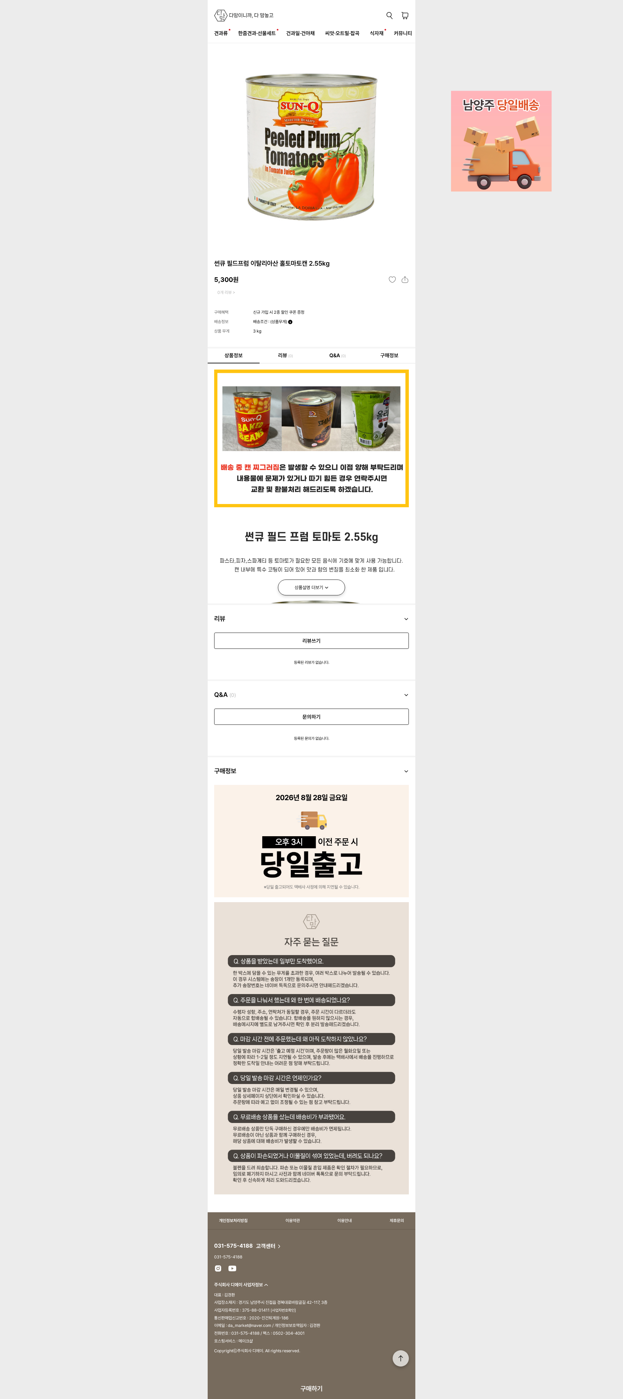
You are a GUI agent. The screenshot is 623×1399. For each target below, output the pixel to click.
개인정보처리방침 (233, 1220)
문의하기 (311, 717)
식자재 (377, 33)
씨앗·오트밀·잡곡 (342, 33)
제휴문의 (397, 1220)
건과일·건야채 (300, 33)
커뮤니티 (403, 33)
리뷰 (285, 355)
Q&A (337, 355)
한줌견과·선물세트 (257, 33)
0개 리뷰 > (226, 292)
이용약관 (293, 1220)
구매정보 (389, 355)
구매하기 (311, 1389)
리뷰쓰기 (311, 641)
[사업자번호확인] (283, 1310)
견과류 (221, 33)
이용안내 (344, 1220)
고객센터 (266, 1246)
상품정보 (234, 355)
